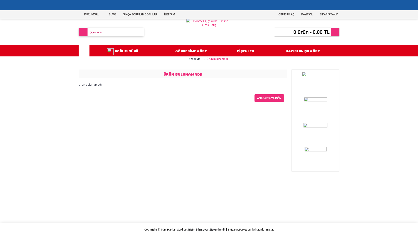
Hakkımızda (90, 195)
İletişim (218, 195)
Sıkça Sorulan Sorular (97, 205)
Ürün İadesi (221, 210)
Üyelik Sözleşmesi (160, 200)
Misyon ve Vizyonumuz (98, 200)
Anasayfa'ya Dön (269, 98)
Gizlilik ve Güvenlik (160, 210)
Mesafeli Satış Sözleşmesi (166, 195)
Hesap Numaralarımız (97, 210)
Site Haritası (221, 205)
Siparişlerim (221, 200)
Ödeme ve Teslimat (161, 205)
